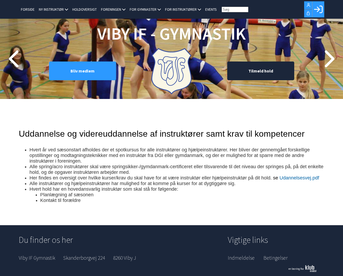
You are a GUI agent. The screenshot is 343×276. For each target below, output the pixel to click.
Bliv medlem (82, 71)
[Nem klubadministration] (306, 268)
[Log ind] (318, 9)
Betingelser (275, 258)
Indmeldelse (241, 258)
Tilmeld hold (260, 71)
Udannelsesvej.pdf (299, 178)
